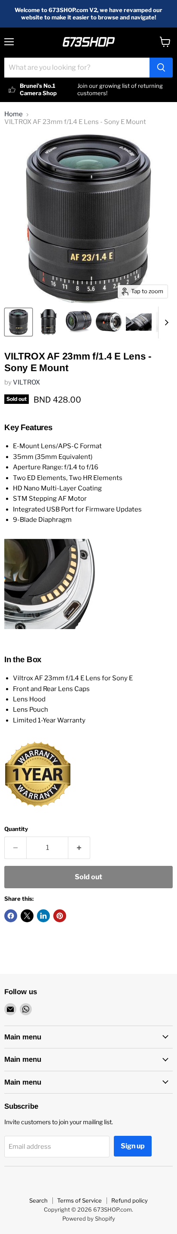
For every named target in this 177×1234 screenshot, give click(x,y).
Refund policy (129, 1200)
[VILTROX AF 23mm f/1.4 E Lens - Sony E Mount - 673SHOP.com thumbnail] (18, 322)
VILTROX (26, 382)
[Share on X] (27, 915)
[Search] (161, 68)
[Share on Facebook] (10, 915)
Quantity (16, 829)
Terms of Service (79, 1200)
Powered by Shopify (88, 1218)
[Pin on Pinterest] (59, 915)
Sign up (133, 1146)
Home (13, 114)
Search (38, 1200)
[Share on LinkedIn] (43, 915)
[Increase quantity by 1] (79, 848)
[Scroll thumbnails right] (165, 322)
